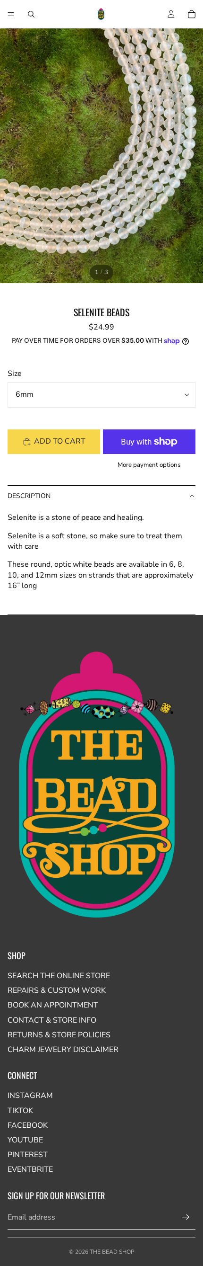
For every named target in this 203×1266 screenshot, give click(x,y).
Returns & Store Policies (59, 1035)
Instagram (30, 1095)
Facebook (28, 1125)
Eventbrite (30, 1169)
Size (15, 373)
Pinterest (28, 1155)
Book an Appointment (53, 1005)
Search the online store (59, 976)
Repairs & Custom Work (57, 990)
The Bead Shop (112, 1252)
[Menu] (11, 14)
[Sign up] (185, 1217)
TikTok (20, 1111)
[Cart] (191, 14)
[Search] (31, 14)
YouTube (25, 1140)
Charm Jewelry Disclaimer (63, 1049)
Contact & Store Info (52, 1020)
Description (29, 495)
